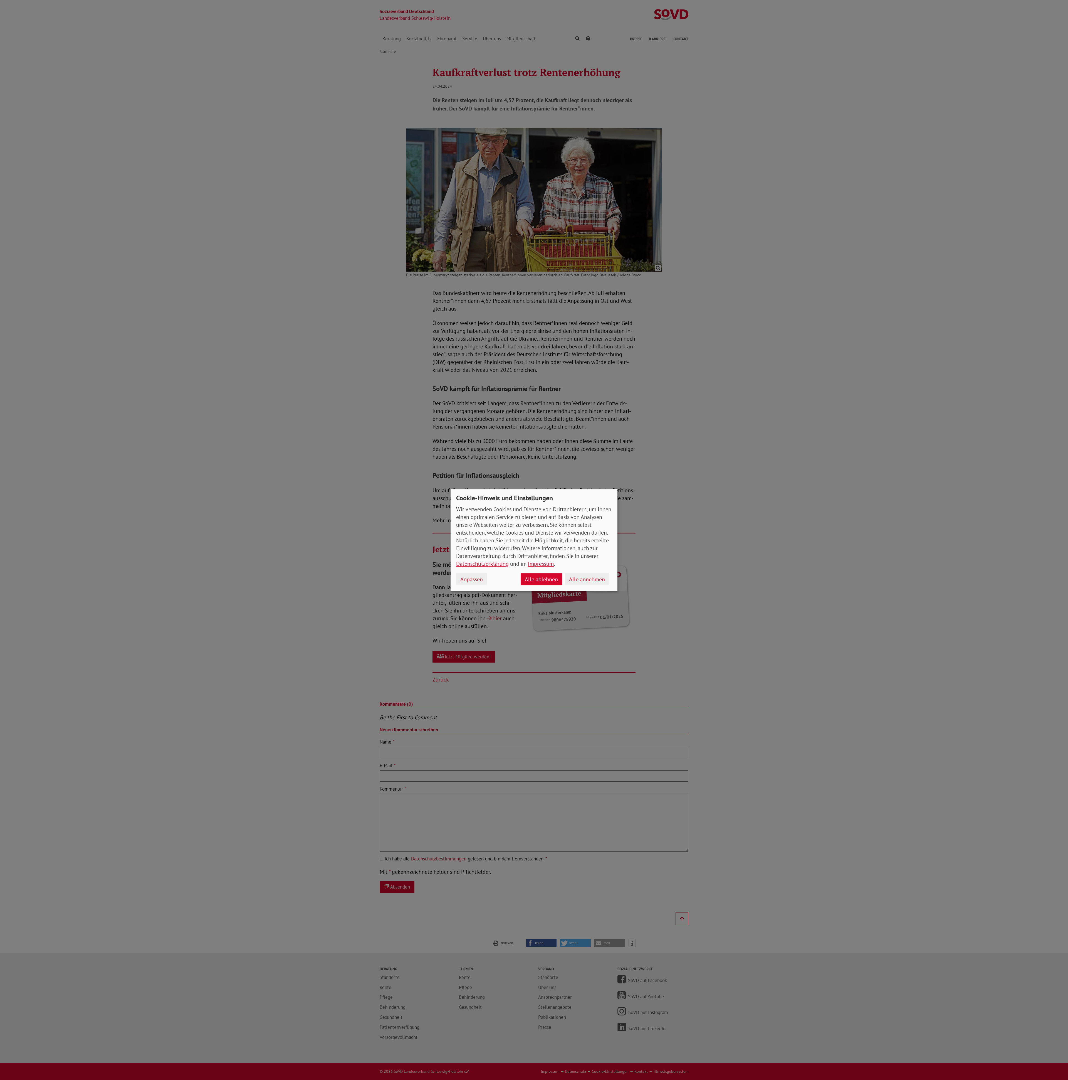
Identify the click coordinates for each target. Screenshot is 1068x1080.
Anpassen (471, 579)
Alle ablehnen (541, 579)
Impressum (541, 563)
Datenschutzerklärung (482, 563)
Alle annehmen (587, 579)
